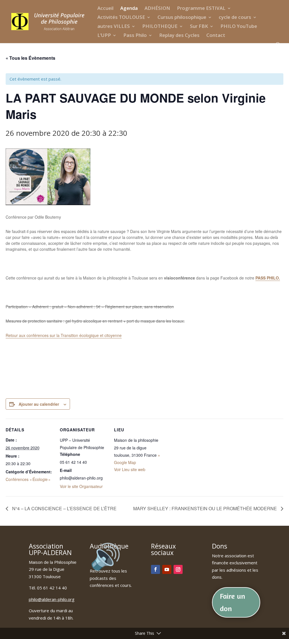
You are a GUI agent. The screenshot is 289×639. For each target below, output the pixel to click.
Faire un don (232, 602)
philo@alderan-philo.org (52, 599)
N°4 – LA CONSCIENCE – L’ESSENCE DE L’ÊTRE (64, 508)
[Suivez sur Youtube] (166, 569)
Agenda (129, 8)
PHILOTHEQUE (160, 26)
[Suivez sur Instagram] (178, 569)
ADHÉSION (157, 8)
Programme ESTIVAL (201, 8)
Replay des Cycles (179, 35)
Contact (215, 35)
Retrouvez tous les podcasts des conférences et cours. (111, 578)
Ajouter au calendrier (39, 404)
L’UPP (104, 35)
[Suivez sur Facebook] (155, 569)
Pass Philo (135, 35)
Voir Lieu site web (129, 469)
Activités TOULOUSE (121, 17)
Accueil (105, 8)
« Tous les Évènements (30, 58)
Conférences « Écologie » (28, 479)
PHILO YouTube (238, 26)
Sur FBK (199, 26)
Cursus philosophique (181, 17)
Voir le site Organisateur (81, 486)
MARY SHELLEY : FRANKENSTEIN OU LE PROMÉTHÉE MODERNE (205, 508)
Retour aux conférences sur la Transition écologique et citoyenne (64, 335)
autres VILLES (113, 26)
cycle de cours (235, 17)
